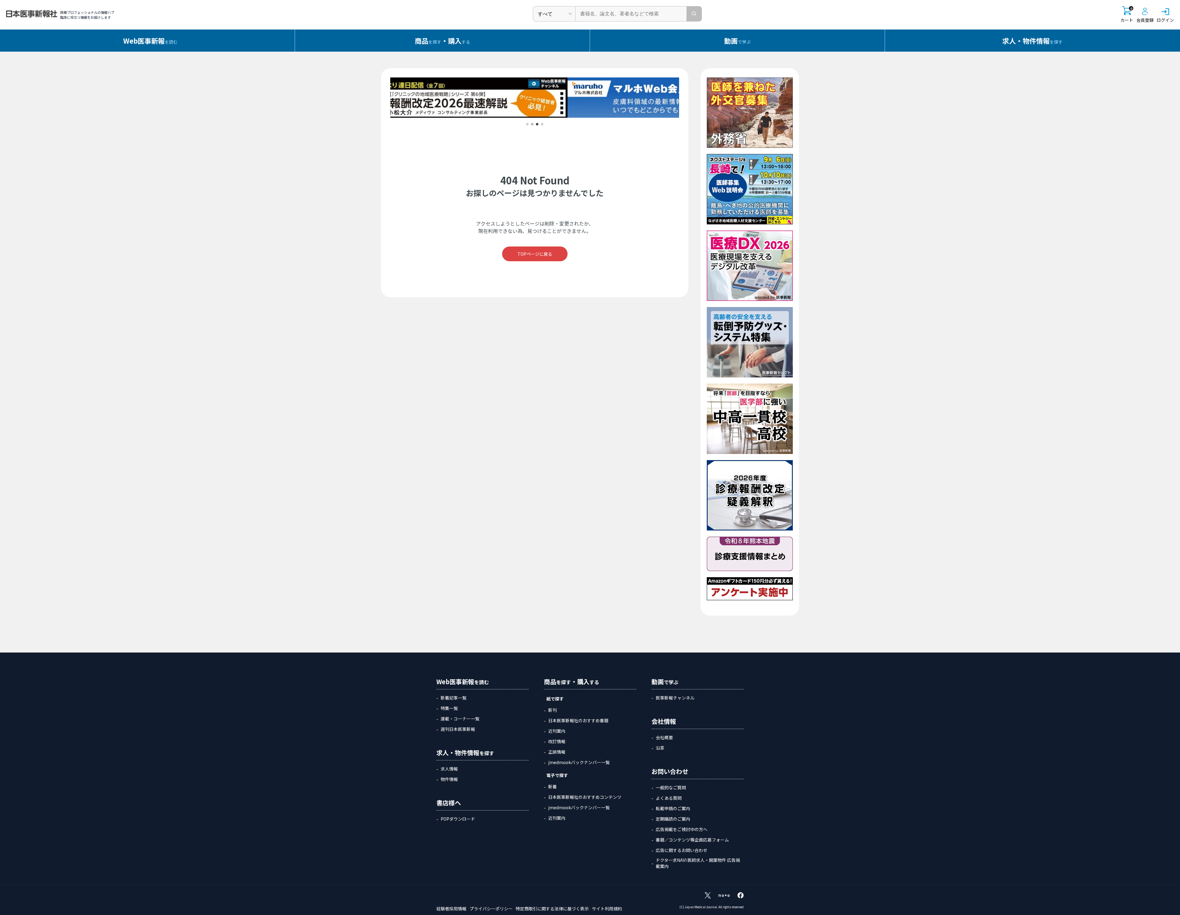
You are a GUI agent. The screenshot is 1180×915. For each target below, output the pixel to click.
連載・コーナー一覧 (460, 719)
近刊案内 (556, 731)
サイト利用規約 (607, 908)
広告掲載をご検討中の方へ (681, 829)
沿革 (660, 748)
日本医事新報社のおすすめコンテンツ (584, 797)
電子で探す (557, 775)
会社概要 (664, 737)
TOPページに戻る (534, 254)
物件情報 (449, 779)
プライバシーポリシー (491, 908)
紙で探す (555, 699)
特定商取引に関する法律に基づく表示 (552, 908)
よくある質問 (669, 798)
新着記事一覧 (453, 698)
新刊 (552, 710)
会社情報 (663, 721)
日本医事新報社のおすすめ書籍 (578, 720)
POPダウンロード (458, 819)
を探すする (442, 40)
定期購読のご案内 (673, 819)
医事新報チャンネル (675, 698)
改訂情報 (556, 741)
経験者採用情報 (451, 908)
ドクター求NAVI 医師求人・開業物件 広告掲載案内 (698, 863)
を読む (150, 40)
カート (1126, 14)
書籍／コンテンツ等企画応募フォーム (692, 840)
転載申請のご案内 (673, 808)
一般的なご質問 (671, 787)
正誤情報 (556, 752)
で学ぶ (737, 40)
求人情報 (449, 769)
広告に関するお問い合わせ (681, 850)
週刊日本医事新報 (458, 729)
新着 (552, 786)
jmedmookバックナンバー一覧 (579, 762)
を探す (1032, 40)
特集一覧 (449, 708)
